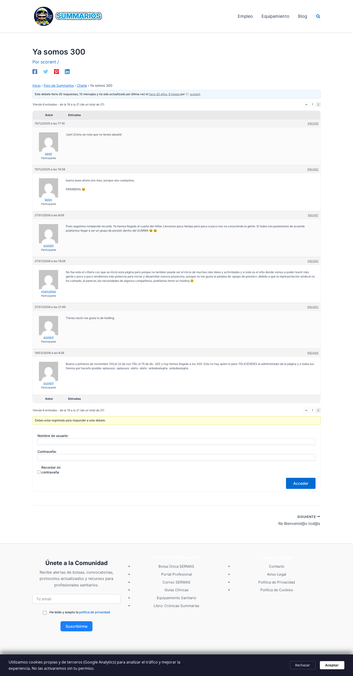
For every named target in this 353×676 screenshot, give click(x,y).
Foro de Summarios (59, 85)
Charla (82, 85)
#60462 (313, 261)
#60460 (312, 169)
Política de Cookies (276, 590)
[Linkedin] (67, 71)
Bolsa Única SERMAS (176, 566)
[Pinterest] (56, 71)
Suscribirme (76, 626)
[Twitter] (45, 71)
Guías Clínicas (176, 590)
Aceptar (332, 665)
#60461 (313, 215)
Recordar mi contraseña (50, 469)
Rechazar (302, 665)
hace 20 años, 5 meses (164, 94)
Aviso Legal (276, 574)
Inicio (36, 85)
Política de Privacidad (276, 582)
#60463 (312, 307)
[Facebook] (34, 71)
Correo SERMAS (176, 582)
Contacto (276, 566)
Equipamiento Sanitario (176, 598)
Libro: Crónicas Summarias (176, 605)
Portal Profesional (176, 574)
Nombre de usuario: (52, 436)
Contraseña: (47, 451)
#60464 (312, 353)
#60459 (313, 123)
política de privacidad (94, 612)
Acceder (300, 483)
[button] (318, 16)
